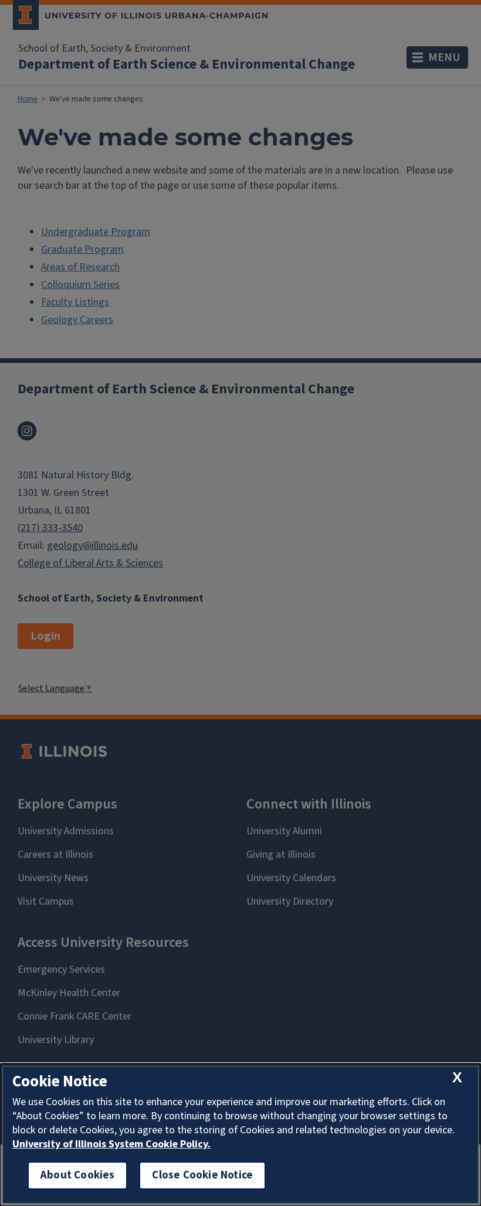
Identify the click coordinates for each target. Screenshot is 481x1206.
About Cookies (77, 1175)
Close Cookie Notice (202, 1175)
